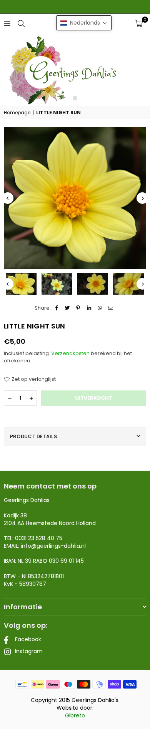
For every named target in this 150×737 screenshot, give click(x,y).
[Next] (142, 198)
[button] (139, 23)
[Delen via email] (110, 308)
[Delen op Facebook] (57, 308)
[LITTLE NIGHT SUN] (21, 284)
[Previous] (7, 198)
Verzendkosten (70, 353)
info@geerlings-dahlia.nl (53, 546)
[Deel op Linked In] (89, 308)
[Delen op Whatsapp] (100, 308)
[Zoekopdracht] (21, 23)
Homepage (17, 113)
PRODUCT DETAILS (33, 436)
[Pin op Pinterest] (78, 308)
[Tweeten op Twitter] (67, 308)
